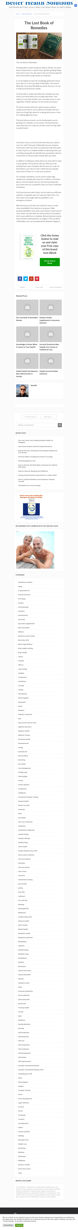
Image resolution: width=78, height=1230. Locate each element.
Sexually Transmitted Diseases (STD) (30, 1070)
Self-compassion (24, 1045)
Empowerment (23, 743)
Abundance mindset (25, 582)
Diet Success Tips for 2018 (27, 723)
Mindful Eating (23, 950)
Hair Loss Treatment (25, 822)
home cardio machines (26, 855)
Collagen (21, 673)
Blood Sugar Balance (25, 644)
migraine (21, 946)
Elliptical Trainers (24, 735)
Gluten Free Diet (24, 805)
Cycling (20, 690)
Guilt (20, 813)
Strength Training (24, 1090)
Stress (20, 1094)
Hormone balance (24, 859)
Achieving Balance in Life (26, 461)
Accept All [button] (19, 1225)
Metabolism (22, 942)
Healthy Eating (23, 834)
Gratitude (21, 809)
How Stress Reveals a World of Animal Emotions (35, 446)
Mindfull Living (23, 954)
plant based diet (24, 999)
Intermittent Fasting (25, 880)
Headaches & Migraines (26, 830)
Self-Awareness (23, 1037)
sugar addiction (23, 1103)
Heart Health (22, 847)
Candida (21, 661)
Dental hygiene (23, 698)
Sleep (20, 1078)
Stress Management (25, 1099)
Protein (20, 1012)
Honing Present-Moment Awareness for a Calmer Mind (37, 475)
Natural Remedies (24, 975)
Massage (21, 904)
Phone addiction (24, 995)
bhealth (22, 287)
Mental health (23, 929)
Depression (22, 702)
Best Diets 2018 (23, 640)
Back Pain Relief (23, 628)
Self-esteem (22, 1057)
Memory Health (23, 921)
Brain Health (22, 652)
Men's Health (22, 925)
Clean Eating (22, 669)
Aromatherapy (23, 607)
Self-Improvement (24, 1061)
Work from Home (24, 1169)
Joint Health (22, 884)
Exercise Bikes (23, 756)
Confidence (22, 681)
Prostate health (23, 1008)
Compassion (22, 677)
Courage (21, 686)
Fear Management (24, 768)
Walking (21, 1136)
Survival (21, 1107)
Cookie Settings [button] (8, 1225)
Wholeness (22, 1156)
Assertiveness (23, 615)
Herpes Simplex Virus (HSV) (27, 851)
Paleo (20, 987)
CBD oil (20, 665)
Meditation (22, 913)
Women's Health (24, 1165)
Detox (20, 706)
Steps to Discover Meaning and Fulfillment (33, 471)
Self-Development (24, 1053)
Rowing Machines (24, 1024)
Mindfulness (22, 958)
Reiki (20, 1016)
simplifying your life (25, 1074)
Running (21, 1028)
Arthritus (21, 611)
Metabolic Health (24, 933)
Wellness (21, 1152)
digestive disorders (24, 727)
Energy (20, 747)
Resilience (21, 1020)
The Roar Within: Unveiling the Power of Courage (35, 457)
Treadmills (21, 1115)
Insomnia (21, 875)
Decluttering (22, 694)
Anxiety (21, 603)
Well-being (22, 1148)
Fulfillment (22, 793)
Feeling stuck (22, 772)
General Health (23, 801)
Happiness (21, 826)
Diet (19, 719)
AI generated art (24, 591)
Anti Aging (21, 599)
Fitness (20, 780)
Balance (21, 632)
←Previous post (30, 417)
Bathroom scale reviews (26, 636)
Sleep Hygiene (23, 1082)
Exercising (21, 760)
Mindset (21, 962)
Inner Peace (22, 871)
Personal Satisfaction (25, 991)
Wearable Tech (23, 1140)
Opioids (21, 979)
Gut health (22, 818)
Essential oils (22, 752)
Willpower (21, 1160)
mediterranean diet (25, 917)
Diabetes (21, 710)
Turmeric (21, 1119)
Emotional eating (24, 739)
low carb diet (22, 900)
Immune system (24, 867)
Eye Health (22, 764)
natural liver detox (24, 971)
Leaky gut (21, 896)
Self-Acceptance (23, 1032)
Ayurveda (21, 619)
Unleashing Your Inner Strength (29, 485)
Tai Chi (20, 1111)
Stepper (21, 1086)
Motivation (22, 966)
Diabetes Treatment (25, 714)
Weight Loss (22, 1144)
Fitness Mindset (23, 785)
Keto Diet (21, 892)
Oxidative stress (23, 983)
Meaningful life (23, 909)
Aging (20, 586)
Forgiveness (22, 789)
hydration (21, 863)
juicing (20, 888)
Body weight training (25, 648)
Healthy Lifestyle (24, 838)
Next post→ (48, 417)
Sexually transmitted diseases (28, 1066)
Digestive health (23, 731)
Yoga (20, 1173)
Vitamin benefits (24, 1132)
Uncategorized (23, 1123)
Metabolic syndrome (25, 937)
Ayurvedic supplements (26, 624)
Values (20, 1127)
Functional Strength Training (28, 797)
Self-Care (21, 1041)
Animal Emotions (24, 595)
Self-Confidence (23, 1049)
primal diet (22, 1004)
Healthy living (23, 842)
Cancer (20, 657)
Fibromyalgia (22, 776)
